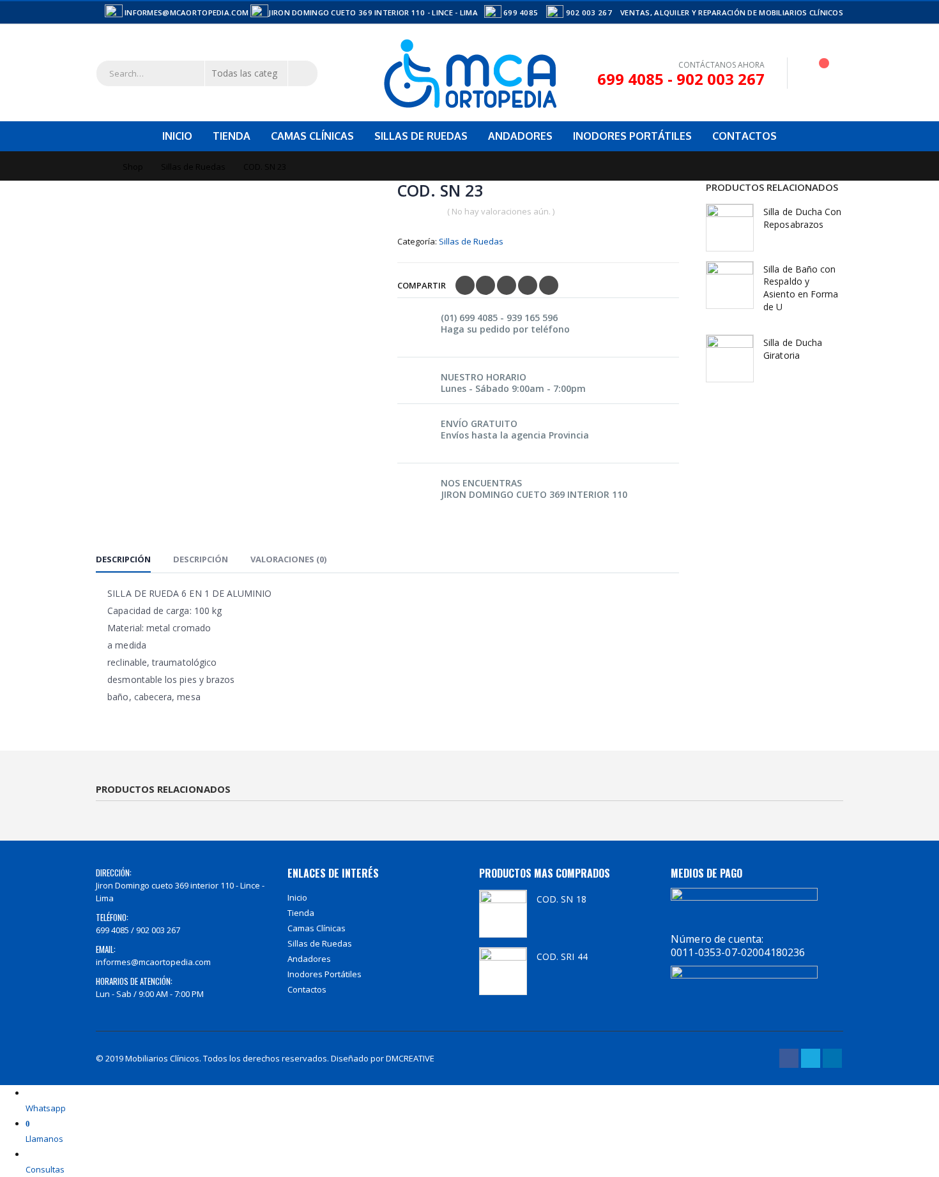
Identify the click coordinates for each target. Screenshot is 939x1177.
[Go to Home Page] (100, 166)
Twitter (485, 285)
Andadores (520, 136)
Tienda (231, 136)
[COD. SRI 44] (503, 971)
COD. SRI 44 (562, 956)
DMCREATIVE (410, 1058)
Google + (527, 285)
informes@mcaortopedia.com (153, 962)
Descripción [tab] (123, 559)
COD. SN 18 (561, 899)
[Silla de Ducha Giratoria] (730, 358)
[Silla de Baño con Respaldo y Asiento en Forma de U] (730, 285)
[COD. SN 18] (503, 914)
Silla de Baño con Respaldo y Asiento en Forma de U (800, 288)
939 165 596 (532, 317)
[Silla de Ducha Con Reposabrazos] (730, 227)
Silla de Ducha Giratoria (792, 348)
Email (548, 285)
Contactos (744, 136)
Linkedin (832, 1058)
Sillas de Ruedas (421, 136)
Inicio (177, 136)
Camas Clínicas (312, 136)
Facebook (465, 285)
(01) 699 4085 (469, 317)
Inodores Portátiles (632, 136)
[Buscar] (302, 73)
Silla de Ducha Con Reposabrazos (802, 218)
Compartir (421, 285)
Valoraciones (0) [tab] (288, 559)
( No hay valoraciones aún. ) (500, 211)
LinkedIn (506, 285)
